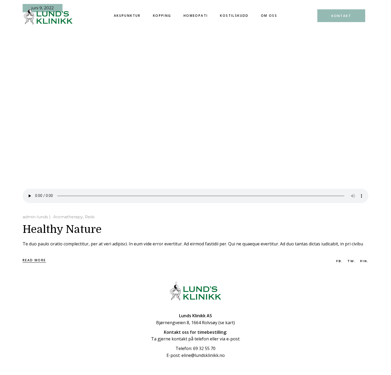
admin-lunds (35, 216)
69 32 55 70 (204, 348)
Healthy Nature (62, 229)
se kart (227, 322)
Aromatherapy (68, 216)
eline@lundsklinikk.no (203, 355)
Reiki (89, 216)
